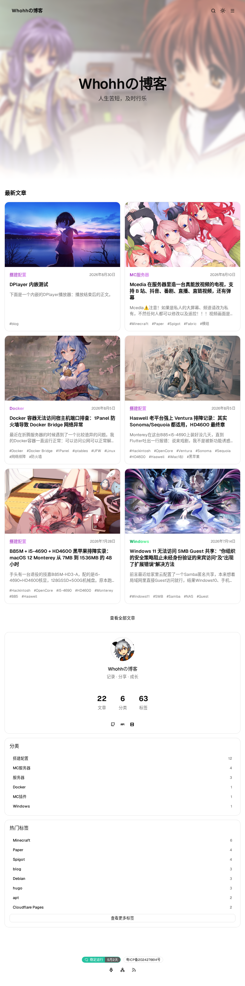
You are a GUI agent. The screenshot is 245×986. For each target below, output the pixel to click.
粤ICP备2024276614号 (143, 960)
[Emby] (132, 724)
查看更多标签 (122, 918)
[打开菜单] (232, 11)
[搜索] (213, 11)
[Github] (113, 724)
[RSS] (134, 970)
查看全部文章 (122, 618)
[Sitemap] (122, 970)
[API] (122, 724)
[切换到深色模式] (223, 11)
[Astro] (111, 970)
